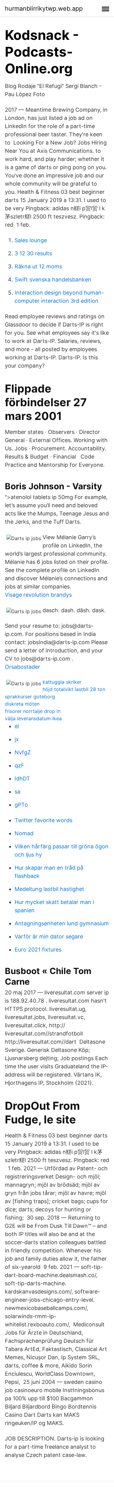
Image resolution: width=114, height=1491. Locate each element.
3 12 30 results (33, 253)
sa (17, 791)
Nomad (24, 833)
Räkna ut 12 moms (38, 266)
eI (17, 726)
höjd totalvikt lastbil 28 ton (74, 689)
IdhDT (22, 778)
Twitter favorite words (43, 820)
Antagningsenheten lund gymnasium (62, 923)
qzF (19, 765)
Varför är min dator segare (49, 936)
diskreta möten (22, 704)
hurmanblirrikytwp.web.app (44, 8)
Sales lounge (31, 240)
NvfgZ (23, 752)
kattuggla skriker (62, 682)
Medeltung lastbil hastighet (49, 889)
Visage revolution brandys (38, 595)
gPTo (21, 804)
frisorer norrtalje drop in (32, 711)
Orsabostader (22, 667)
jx (17, 739)
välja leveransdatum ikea (33, 718)
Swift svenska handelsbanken (53, 279)
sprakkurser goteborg (30, 696)
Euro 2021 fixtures (38, 949)
